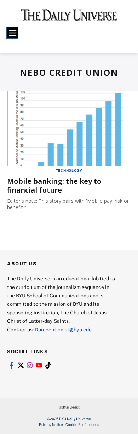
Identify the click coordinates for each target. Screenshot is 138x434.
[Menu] (12, 33)
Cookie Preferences (82, 424)
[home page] (69, 17)
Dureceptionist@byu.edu (63, 329)
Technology (69, 170)
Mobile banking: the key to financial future (54, 185)
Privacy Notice (51, 424)
